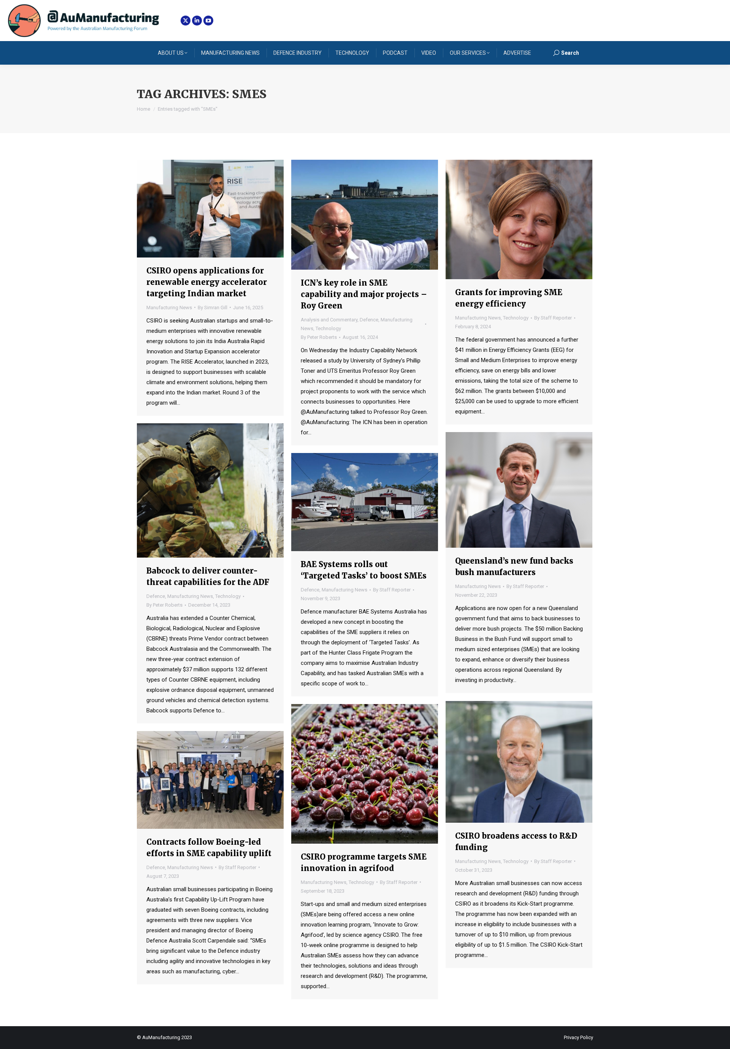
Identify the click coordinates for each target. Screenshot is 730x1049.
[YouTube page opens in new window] (208, 20)
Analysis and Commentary (329, 320)
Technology (328, 328)
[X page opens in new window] (185, 20)
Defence (369, 320)
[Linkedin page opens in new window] (197, 20)
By (212, 307)
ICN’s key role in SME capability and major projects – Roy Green (364, 294)
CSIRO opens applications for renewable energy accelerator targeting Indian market (206, 282)
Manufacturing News (169, 307)
